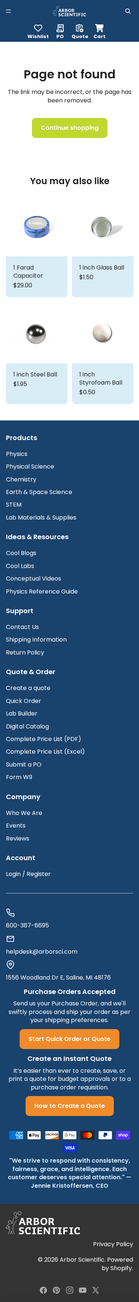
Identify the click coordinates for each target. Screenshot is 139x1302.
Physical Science (30, 466)
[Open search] (128, 11)
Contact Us (22, 627)
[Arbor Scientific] (43, 1222)
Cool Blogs (21, 553)
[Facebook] (43, 1290)
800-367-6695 (27, 925)
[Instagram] (69, 1290)
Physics (16, 454)
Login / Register (28, 874)
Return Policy (25, 652)
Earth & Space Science (39, 492)
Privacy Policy (113, 1244)
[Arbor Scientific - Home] (69, 11)
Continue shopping (70, 128)
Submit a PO (24, 764)
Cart (99, 30)
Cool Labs (20, 566)
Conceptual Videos (33, 578)
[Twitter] (95, 1290)
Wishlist (38, 36)
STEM (13, 504)
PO (60, 36)
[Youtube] (82, 1290)
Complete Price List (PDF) (43, 739)
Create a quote (28, 688)
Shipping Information (36, 639)
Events (16, 825)
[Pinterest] (56, 1290)
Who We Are (24, 813)
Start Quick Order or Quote (69, 1039)
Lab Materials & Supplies (41, 517)
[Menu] (8, 11)
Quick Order (23, 701)
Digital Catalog (27, 726)
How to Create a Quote (69, 1106)
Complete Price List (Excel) (45, 751)
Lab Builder (21, 713)
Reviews (17, 838)
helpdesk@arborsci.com (41, 952)
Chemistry (21, 479)
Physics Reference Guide (42, 591)
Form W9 (19, 777)
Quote (80, 36)
